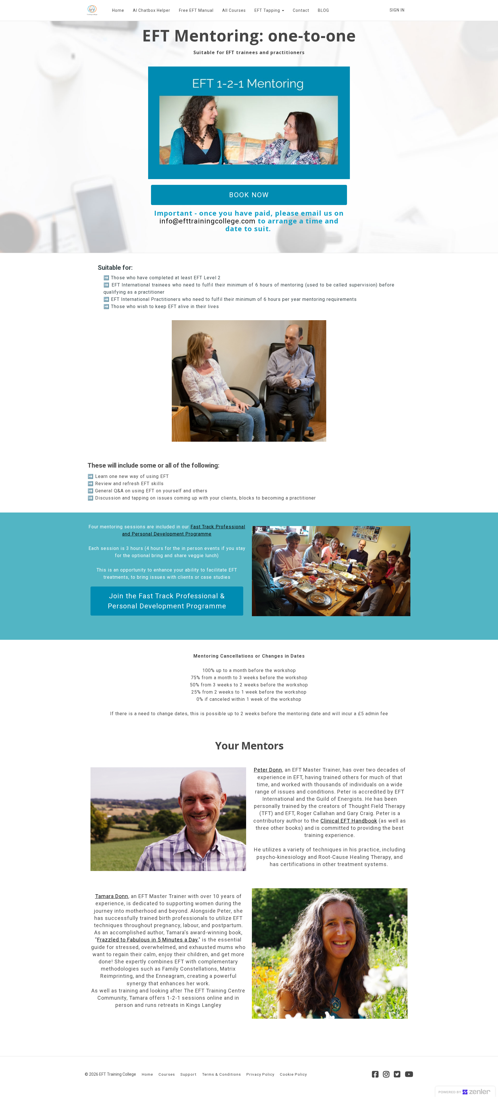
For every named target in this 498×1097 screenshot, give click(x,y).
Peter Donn (268, 770)
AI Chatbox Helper (151, 10)
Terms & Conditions (221, 1074)
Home (118, 10)
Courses (167, 1074)
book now (249, 195)
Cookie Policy (293, 1074)
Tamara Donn (111, 896)
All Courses (234, 10)
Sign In (397, 10)
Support (188, 1074)
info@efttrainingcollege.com (207, 221)
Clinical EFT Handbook (348, 821)
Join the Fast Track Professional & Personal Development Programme (167, 601)
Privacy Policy (260, 1074)
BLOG (323, 10)
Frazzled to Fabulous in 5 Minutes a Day (147, 940)
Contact (301, 10)
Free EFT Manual (196, 10)
